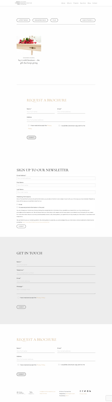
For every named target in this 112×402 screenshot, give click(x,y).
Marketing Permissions (24, 197)
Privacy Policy (41, 297)
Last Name (20, 189)
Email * (59, 109)
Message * (20, 286)
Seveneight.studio (70, 393)
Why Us (69, 3)
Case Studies (87, 20)
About (63, 3)
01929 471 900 (43, 393)
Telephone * (20, 270)
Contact (94, 3)
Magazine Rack (40, 20)
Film (54, 20)
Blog (89, 3)
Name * (29, 109)
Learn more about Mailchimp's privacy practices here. (36, 222)
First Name (20, 182)
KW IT (67, 395)
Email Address (21, 175)
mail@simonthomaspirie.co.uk (47, 391)
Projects (75, 3)
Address (29, 117)
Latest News (23, 20)
